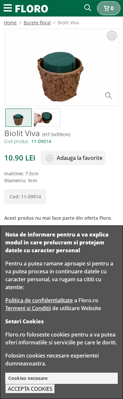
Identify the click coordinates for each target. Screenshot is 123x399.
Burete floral (37, 22)
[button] (108, 8)
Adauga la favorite (79, 158)
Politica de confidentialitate (39, 300)
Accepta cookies (30, 388)
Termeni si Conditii (28, 308)
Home (10, 22)
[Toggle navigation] (7, 8)
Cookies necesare (28, 378)
